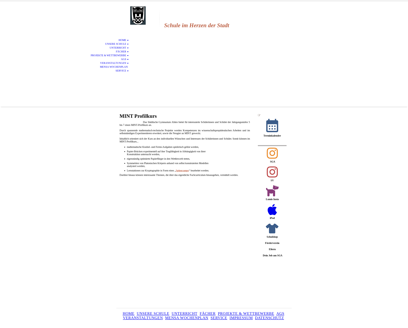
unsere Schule (153, 313)
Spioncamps (182, 170)
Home (122, 40)
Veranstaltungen (113, 63)
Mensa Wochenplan (114, 66)
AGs (123, 59)
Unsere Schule (115, 44)
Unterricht (118, 47)
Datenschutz (269, 318)
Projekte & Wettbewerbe (108, 55)
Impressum (241, 318)
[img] (137, 15)
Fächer (121, 51)
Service (121, 70)
